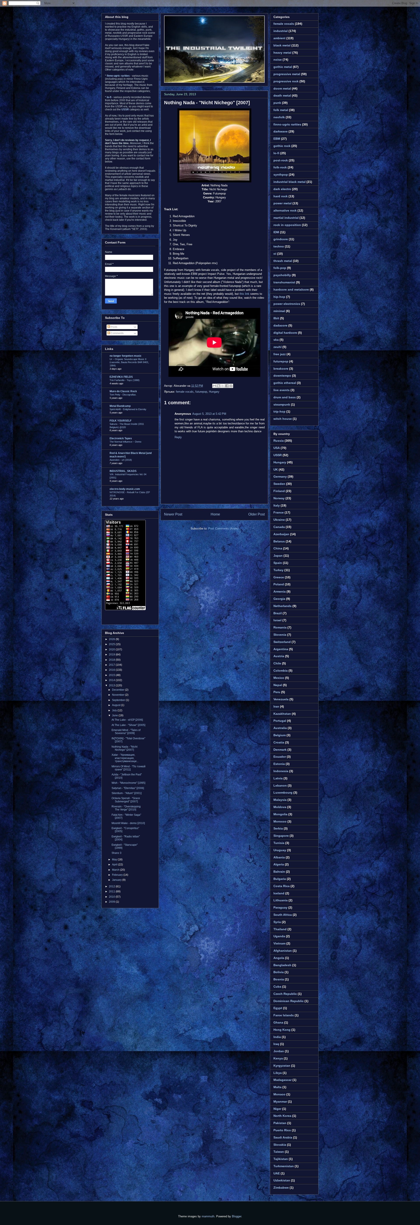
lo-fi (276, 153)
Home (215, 514)
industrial (280, 31)
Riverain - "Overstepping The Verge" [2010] (126, 808)
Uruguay (279, 850)
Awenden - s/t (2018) (121, 460)
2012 (112, 886)
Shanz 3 (116, 852)
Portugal (279, 720)
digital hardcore (285, 332)
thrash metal (282, 261)
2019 (112, 654)
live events (281, 390)
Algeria (278, 864)
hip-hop (279, 296)
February (117, 874)
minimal (279, 311)
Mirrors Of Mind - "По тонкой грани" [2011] (128, 768)
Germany (280, 476)
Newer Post (173, 514)
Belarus (279, 541)
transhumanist (284, 282)
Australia (280, 728)
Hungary (214, 391)
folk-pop (279, 268)
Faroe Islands (283, 1015)
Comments (117, 333)
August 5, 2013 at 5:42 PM (209, 413)
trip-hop (279, 411)
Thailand (280, 929)
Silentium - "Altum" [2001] (127, 793)
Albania (279, 857)
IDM (276, 232)
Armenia (279, 591)
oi (274, 253)
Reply (178, 437)
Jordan (278, 1051)
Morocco (280, 821)
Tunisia (278, 843)
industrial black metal (289, 182)
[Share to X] (222, 386)
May (115, 859)
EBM (276, 138)
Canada (279, 527)
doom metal (282, 88)
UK (275, 469)
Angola (278, 958)
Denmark (280, 749)
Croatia (278, 742)
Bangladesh (282, 965)
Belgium (279, 735)
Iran (276, 706)
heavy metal (282, 52)
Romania (280, 627)
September (119, 700)
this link (244, 293)
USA (276, 448)
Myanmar (280, 1101)
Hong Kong (281, 1029)
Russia (278, 440)
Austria (278, 656)
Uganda (279, 936)
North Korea (282, 1115)
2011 (112, 891)
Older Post (256, 514)
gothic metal (282, 67)
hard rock (280, 196)
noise (277, 59)
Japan (278, 555)
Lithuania (280, 900)
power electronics (286, 303)
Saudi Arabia (282, 1137)
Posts (113, 326)
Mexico (278, 678)
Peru (276, 692)
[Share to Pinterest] (231, 386)
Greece (278, 577)
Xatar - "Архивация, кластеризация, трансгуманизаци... (125, 758)
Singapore (281, 835)
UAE (276, 1173)
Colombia (280, 670)
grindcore (280, 239)
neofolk (279, 117)
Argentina (280, 649)
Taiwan (278, 1151)
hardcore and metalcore (291, 289)
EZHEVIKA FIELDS (121, 376)
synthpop (280, 174)
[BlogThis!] (218, 386)
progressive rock (286, 81)
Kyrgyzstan (281, 1065)
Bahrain (279, 871)
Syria (277, 922)
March (116, 869)
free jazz (279, 354)
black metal (281, 45)
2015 (112, 675)
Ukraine (279, 519)
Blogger (236, 1216)
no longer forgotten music (126, 355)
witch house (282, 418)
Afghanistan (282, 950)
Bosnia (278, 979)
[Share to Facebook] (227, 386)
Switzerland (282, 642)
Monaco (279, 1094)
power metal (282, 203)
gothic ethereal (284, 383)
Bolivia (278, 972)
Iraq (276, 1044)
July (114, 710)
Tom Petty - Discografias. (123, 394)
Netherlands (282, 606)
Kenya (278, 1058)
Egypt (277, 1008)
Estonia (279, 764)
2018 (112, 659)
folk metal (280, 110)
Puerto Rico (282, 1130)
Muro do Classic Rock (123, 391)
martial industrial (286, 217)
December (118, 689)
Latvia (278, 778)
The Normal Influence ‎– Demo (125, 441)
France (278, 512)
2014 (112, 680)
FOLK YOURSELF (120, 420)
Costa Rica (281, 886)
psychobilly (282, 275)
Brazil (277, 613)
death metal (282, 95)
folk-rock (280, 167)
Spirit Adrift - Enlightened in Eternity (128, 409)
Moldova (279, 807)
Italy (276, 505)
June (115, 715)
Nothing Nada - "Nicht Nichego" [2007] (207, 102)
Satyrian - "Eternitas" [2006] (128, 788)
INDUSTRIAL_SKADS (123, 471)
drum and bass (284, 397)
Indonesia (280, 771)
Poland (278, 584)
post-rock (280, 160)
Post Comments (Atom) (223, 528)
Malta (277, 1087)
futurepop (201, 391)
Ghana (278, 1022)
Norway (279, 498)
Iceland (278, 893)
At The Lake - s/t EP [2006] (127, 719)
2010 (112, 896)
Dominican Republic (288, 1001)
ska (276, 339)
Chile (277, 663)
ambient (279, 38)
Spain (277, 563)
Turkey (278, 570)
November (118, 694)
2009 (112, 901)
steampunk (281, 404)
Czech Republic (285, 994)
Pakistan (279, 1123)
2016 (112, 669)
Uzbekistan (281, 1180)
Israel (277, 620)
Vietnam (279, 943)
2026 (112, 639)
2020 (112, 649)
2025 (112, 644)
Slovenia (279, 634)
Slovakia (279, 1144)
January (117, 879)
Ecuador (279, 756)
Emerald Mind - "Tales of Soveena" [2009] (126, 732)
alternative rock (285, 210)
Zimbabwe (281, 1187)
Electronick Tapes (121, 438)
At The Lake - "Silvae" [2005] (128, 725)
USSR (277, 455)
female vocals (185, 391)
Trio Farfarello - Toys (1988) (125, 380)
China (277, 548)
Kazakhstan (282, 713)
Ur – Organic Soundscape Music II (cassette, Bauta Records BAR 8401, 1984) (129, 362)
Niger (277, 1108)
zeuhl (277, 347)
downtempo (282, 375)
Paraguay (280, 907)
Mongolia (280, 814)
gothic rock (281, 146)
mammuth (208, 1216)
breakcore (280, 368)
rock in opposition (287, 225)
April (115, 864)
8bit (276, 318)
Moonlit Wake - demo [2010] (128, 823)
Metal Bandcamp (120, 406)
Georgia (279, 598)
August (116, 705)
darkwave (280, 131)
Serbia (278, 828)
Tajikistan (280, 1159)
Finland (279, 491)
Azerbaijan (281, 534)
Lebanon (280, 785)
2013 (112, 685)
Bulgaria (279, 879)
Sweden (279, 483)
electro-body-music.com (125, 489)
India (277, 1037)
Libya (277, 1073)
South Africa (282, 914)
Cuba (277, 986)
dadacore (280, 325)
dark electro (282, 189)
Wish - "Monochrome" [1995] (128, 782)
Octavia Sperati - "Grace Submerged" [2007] (126, 800)
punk (277, 102)
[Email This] (214, 386)
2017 (112, 664)
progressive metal (286, 74)
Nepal (277, 685)
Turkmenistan (283, 1166)
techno (278, 246)
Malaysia (280, 799)
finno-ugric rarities (287, 124)
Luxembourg (282, 792)
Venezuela (281, 699)
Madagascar (282, 1080)
